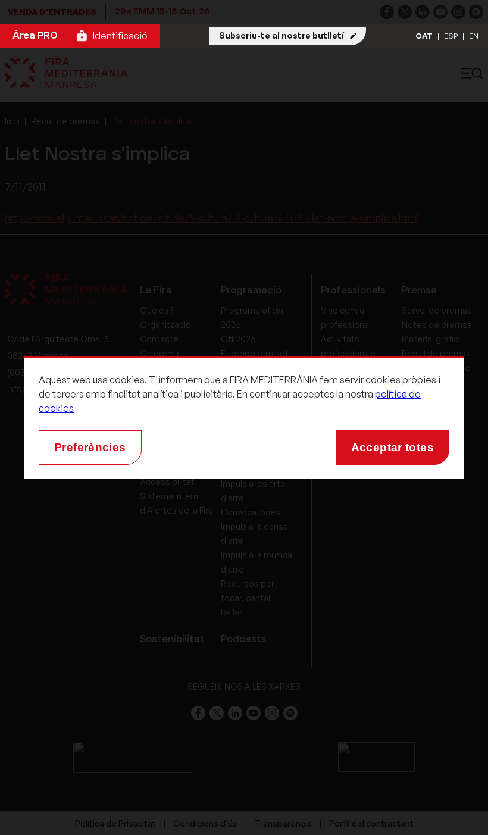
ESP (451, 35)
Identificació (120, 36)
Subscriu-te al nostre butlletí (281, 35)
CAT (424, 35)
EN (473, 35)
